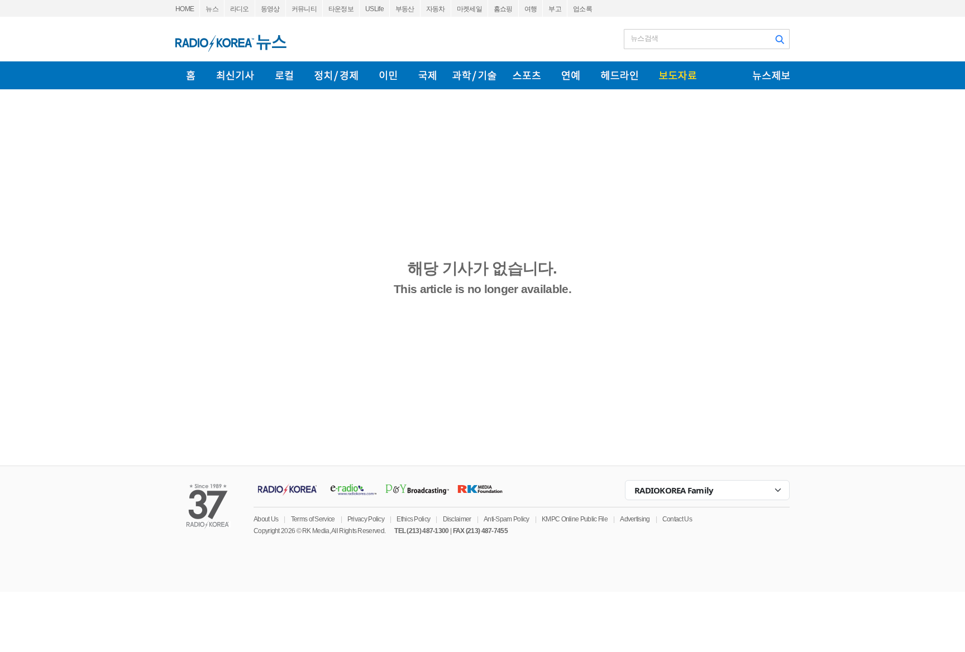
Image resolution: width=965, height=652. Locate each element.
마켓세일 (469, 9)
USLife (374, 9)
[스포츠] (526, 75)
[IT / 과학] (474, 75)
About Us (266, 519)
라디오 (239, 9)
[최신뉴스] (235, 75)
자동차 (435, 9)
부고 (554, 9)
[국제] (427, 75)
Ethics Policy (413, 519)
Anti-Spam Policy (506, 519)
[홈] (190, 75)
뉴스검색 (644, 38)
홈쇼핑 (503, 9)
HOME (184, 9)
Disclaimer (457, 519)
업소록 (582, 9)
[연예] (570, 75)
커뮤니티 (304, 9)
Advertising (634, 519)
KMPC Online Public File (575, 519)
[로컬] (284, 75)
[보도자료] (677, 75)
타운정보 (340, 9)
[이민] (388, 75)
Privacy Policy (365, 519)
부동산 (404, 9)
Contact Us (677, 519)
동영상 (270, 9)
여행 (530, 9)
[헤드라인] (619, 75)
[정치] (336, 75)
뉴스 (212, 9)
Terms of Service (313, 519)
